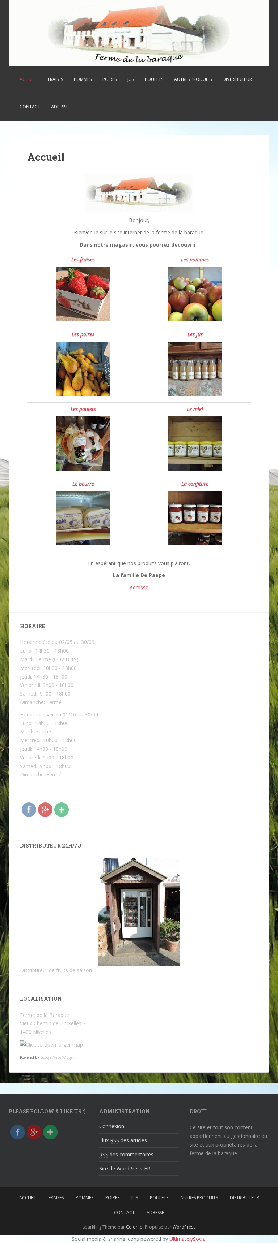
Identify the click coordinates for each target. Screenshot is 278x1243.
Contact (30, 107)
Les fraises (83, 259)
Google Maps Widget (57, 1057)
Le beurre (83, 483)
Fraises (55, 79)
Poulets (154, 79)
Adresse (59, 107)
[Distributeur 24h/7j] (139, 912)
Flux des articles (123, 1140)
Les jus (195, 334)
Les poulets (83, 409)
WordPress (184, 1227)
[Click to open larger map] (51, 1044)
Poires (109, 79)
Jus (130, 79)
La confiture (194, 483)
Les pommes (195, 259)
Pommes (83, 79)
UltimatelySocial (188, 1238)
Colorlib (134, 1227)
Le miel (195, 409)
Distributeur (237, 79)
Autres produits (193, 79)
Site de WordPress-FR (124, 1168)
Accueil (28, 79)
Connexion (111, 1126)
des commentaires (126, 1154)
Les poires (83, 334)
